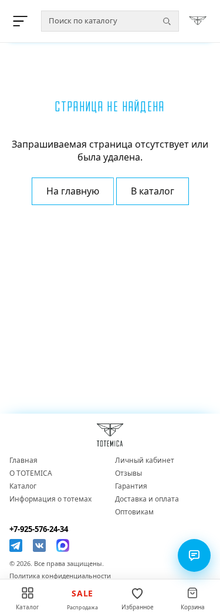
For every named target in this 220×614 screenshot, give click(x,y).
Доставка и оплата (147, 499)
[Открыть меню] (22, 21)
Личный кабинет (144, 460)
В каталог (152, 191)
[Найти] (167, 21)
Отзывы (128, 473)
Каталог (22, 486)
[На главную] (198, 21)
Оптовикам (134, 512)
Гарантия (131, 486)
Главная (23, 460)
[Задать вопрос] (194, 555)
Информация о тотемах (50, 499)
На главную (72, 191)
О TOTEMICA (30, 473)
